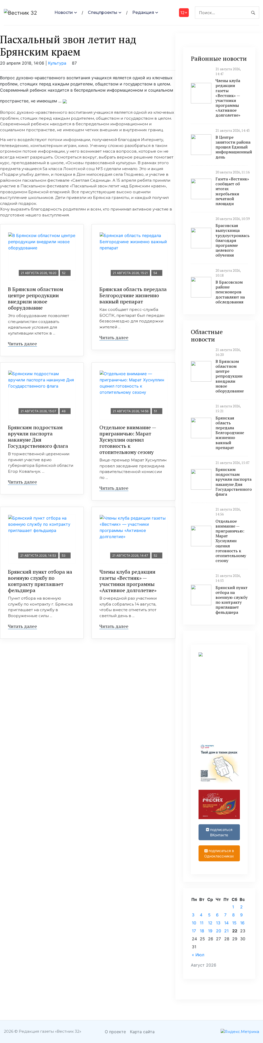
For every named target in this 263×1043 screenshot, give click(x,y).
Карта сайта (142, 1031)
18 (202, 930)
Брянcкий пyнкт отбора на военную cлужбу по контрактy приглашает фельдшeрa (40, 581)
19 (210, 930)
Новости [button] (63, 12)
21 (226, 930)
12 (210, 922)
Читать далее (22, 343)
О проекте (115, 1031)
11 (201, 922)
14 (226, 922)
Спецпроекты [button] (102, 12)
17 (194, 930)
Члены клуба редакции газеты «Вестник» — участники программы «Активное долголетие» (127, 581)
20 (218, 930)
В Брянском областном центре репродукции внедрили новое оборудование (35, 298)
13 (218, 922)
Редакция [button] (143, 12)
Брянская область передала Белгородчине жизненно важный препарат (133, 295)
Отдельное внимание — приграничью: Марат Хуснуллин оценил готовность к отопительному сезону (127, 439)
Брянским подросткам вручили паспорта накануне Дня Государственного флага (38, 436)
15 (234, 922)
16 (242, 922)
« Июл (198, 954)
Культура (57, 63)
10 (194, 922)
